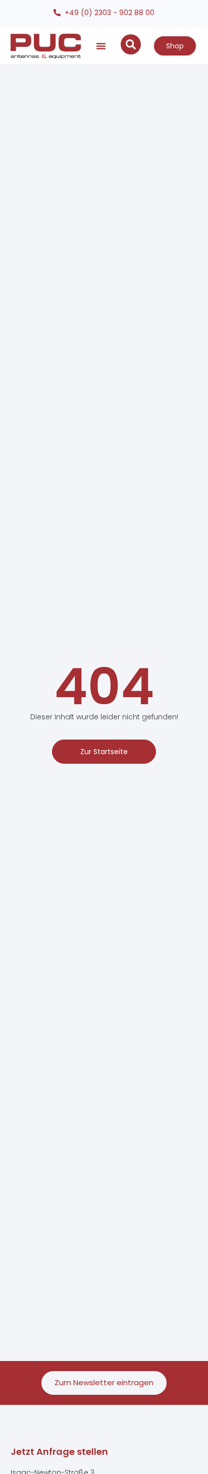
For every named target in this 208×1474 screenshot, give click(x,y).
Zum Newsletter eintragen (104, 1382)
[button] (101, 45)
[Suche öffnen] (131, 44)
